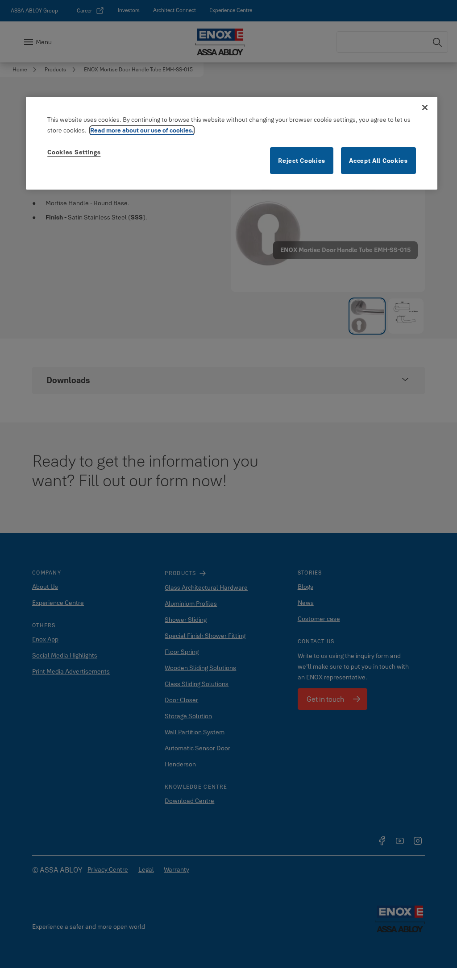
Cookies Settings (73, 152)
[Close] (425, 107)
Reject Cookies (301, 161)
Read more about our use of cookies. (142, 130)
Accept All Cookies (378, 161)
